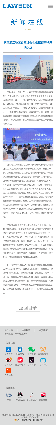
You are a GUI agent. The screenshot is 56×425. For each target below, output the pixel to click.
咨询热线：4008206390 (15, 334)
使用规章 (26, 330)
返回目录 (28, 307)
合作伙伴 (8, 330)
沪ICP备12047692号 (29, 417)
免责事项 (43, 330)
